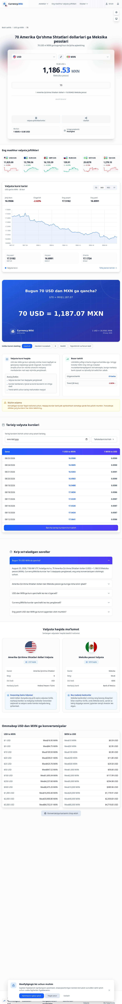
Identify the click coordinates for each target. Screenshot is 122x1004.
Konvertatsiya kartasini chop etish (62, 813)
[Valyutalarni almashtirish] (61, 57)
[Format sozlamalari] (116, 12)
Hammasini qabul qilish (31, 996)
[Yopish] (109, 990)
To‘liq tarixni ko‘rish (107, 268)
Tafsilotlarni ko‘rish (102, 439)
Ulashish (27, 346)
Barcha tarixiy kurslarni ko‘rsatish (61, 527)
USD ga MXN (19, 27)
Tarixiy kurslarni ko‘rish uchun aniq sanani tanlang (25, 434)
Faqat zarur (52, 996)
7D (96, 187)
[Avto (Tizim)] (116, 18)
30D (102, 187)
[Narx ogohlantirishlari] (118, 4)
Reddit (63, 346)
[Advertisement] (61, 16)
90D (108, 187)
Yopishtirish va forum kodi (80, 346)
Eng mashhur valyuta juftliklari (64, 4)
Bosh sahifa (6, 27)
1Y (114, 187)
